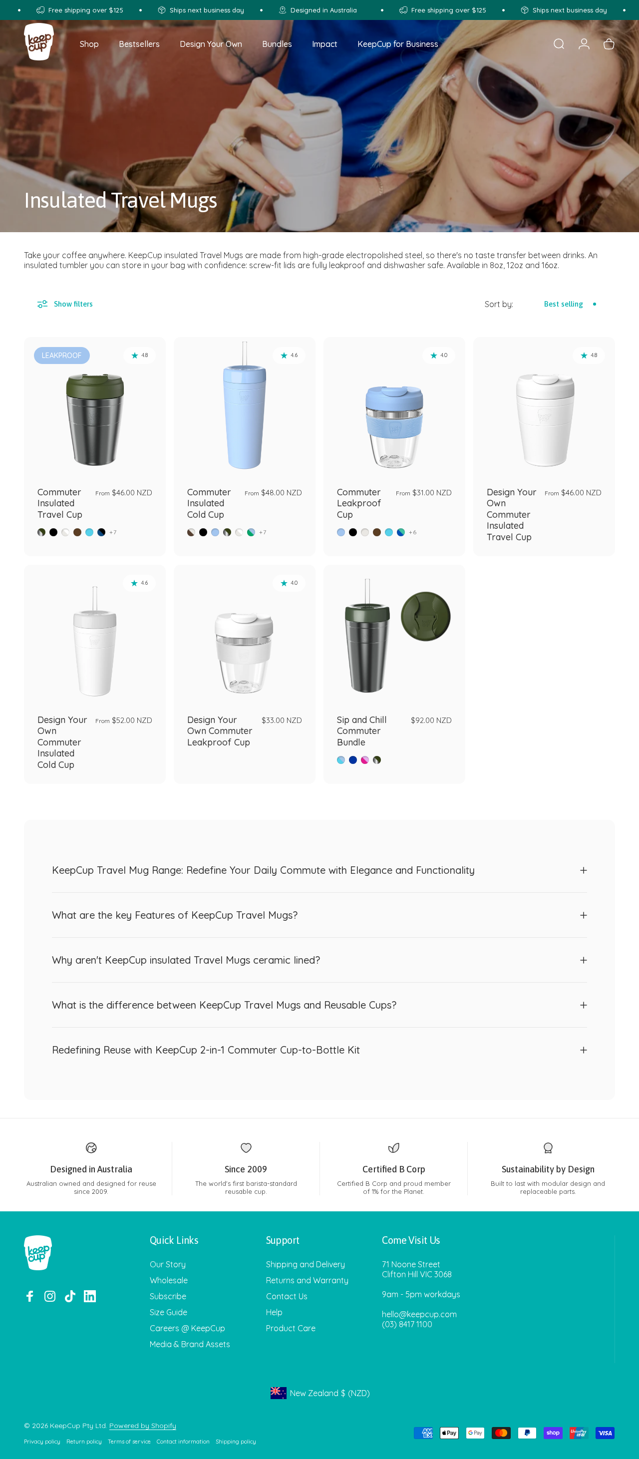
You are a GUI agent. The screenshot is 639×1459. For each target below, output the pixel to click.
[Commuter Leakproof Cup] (394, 408)
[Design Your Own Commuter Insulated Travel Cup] (544, 408)
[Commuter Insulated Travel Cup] (95, 408)
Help (274, 1312)
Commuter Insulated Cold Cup (209, 503)
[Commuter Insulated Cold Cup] (245, 408)
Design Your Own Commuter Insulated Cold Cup (62, 742)
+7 (113, 532)
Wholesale (169, 1280)
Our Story (168, 1264)
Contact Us (287, 1296)
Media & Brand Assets (190, 1344)
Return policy (84, 1441)
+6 (413, 532)
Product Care (291, 1328)
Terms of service (129, 1441)
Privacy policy (42, 1441)
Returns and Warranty (307, 1280)
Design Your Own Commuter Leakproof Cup (220, 731)
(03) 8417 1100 (407, 1324)
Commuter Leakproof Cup (359, 503)
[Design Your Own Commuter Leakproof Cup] (245, 636)
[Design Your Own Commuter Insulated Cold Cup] (95, 636)
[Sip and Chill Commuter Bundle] (394, 636)
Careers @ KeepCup (187, 1328)
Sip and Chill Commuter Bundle (362, 731)
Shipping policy (236, 1441)
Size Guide (168, 1312)
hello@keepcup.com (419, 1314)
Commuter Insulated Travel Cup (59, 503)
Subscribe (168, 1296)
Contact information (183, 1441)
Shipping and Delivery (305, 1264)
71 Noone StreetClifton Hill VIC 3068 (417, 1269)
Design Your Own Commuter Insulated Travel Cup (512, 514)
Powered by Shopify (142, 1425)
